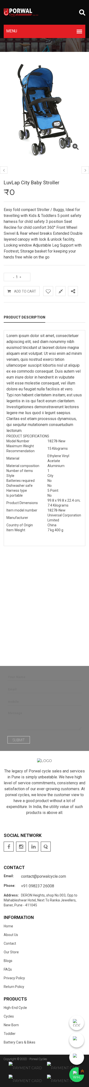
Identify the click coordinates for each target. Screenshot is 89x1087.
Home (8, 926)
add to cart (24, 291)
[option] (44, 110)
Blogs (8, 961)
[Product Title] (75, 148)
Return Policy (14, 987)
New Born (11, 1025)
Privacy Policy (14, 978)
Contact (10, 943)
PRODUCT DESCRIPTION (24, 317)
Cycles (9, 1016)
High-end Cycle (15, 1008)
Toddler (10, 1034)
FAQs (8, 969)
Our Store (11, 952)
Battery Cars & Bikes (19, 1042)
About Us (11, 935)
